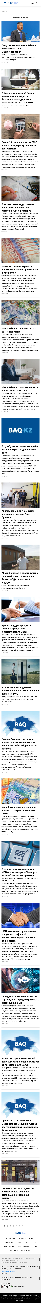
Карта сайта (5, 1283)
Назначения (10, 1238)
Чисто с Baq (26, 1250)
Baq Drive (14, 1250)
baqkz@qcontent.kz (8, 1271)
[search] (36, 3)
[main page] (18, 3)
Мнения (32, 1238)
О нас (35, 1246)
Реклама (4, 1273)
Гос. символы (23, 1246)
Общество (9, 1242)
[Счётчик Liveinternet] (5, 1286)
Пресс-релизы (9, 1246)
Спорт (19, 1242)
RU (32, 3)
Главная (4, 12)
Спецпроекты (30, 1242)
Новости (22, 1238)
